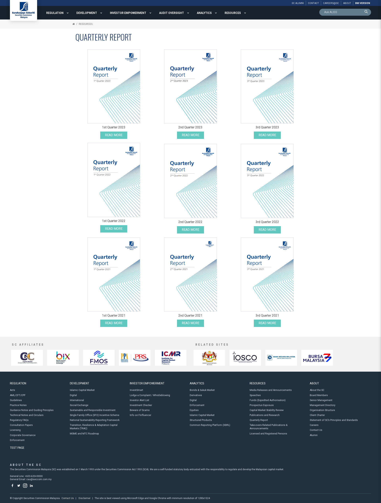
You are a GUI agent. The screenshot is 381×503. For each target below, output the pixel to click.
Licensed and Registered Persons (268, 433)
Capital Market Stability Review (267, 410)
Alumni (314, 435)
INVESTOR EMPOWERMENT (128, 13)
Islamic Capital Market (82, 390)
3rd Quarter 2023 (267, 127)
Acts (12, 390)
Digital (73, 395)
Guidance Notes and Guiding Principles (32, 410)
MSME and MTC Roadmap (84, 433)
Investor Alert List (139, 400)
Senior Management (321, 400)
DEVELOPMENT (86, 13)
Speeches (255, 395)
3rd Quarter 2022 (267, 222)
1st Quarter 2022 (113, 221)
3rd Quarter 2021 (267, 315)
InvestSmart (136, 390)
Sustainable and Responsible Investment (92, 410)
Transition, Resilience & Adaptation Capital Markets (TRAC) (93, 427)
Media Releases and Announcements (271, 390)
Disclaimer (84, 498)
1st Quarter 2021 (113, 315)
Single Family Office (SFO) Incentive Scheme (94, 415)
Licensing (15, 430)
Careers (314, 425)
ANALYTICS (204, 13)
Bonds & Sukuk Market (202, 390)
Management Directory (322, 405)
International (77, 400)
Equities (194, 410)
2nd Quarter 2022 (190, 222)
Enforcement (17, 440)
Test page (17, 447)
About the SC (317, 390)
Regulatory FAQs (19, 420)
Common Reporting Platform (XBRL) (210, 425)
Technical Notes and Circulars (26, 415)
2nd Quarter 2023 (190, 127)
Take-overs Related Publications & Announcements (269, 427)
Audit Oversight (171, 13)
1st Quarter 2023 (113, 127)
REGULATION (55, 13)
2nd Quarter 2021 (190, 315)
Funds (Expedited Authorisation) (268, 400)
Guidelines (16, 400)
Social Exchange (79, 405)
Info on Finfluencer (140, 415)
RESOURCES (233, 13)
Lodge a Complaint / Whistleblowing (150, 395)
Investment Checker (141, 405)
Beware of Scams (140, 410)
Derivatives (196, 395)
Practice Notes (18, 405)
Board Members (319, 395)
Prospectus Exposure (262, 405)
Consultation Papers (21, 425)
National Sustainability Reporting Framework (94, 420)
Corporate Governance (23, 435)
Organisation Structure (322, 410)
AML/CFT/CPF (18, 395)
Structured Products (201, 420)
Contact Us (316, 430)
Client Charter (317, 415)
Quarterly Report (259, 420)
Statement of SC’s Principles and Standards (334, 420)
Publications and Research (265, 415)
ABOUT (314, 383)
